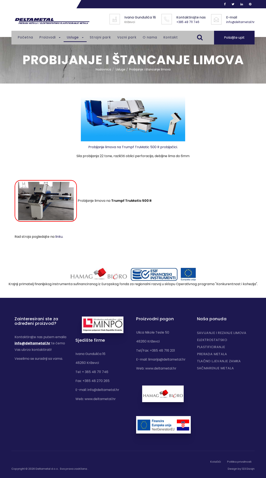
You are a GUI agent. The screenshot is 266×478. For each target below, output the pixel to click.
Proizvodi (48, 37)
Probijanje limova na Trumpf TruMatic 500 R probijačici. (133, 147)
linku (59, 236)
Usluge (73, 37)
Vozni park (127, 37)
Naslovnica (103, 69)
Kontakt (170, 37)
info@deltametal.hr (240, 22)
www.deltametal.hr (100, 399)
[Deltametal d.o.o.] (52, 21)
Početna (25, 37)
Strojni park (100, 37)
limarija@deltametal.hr (167, 359)
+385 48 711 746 (187, 22)
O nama (150, 37)
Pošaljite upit (234, 37)
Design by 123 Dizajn (241, 469)
